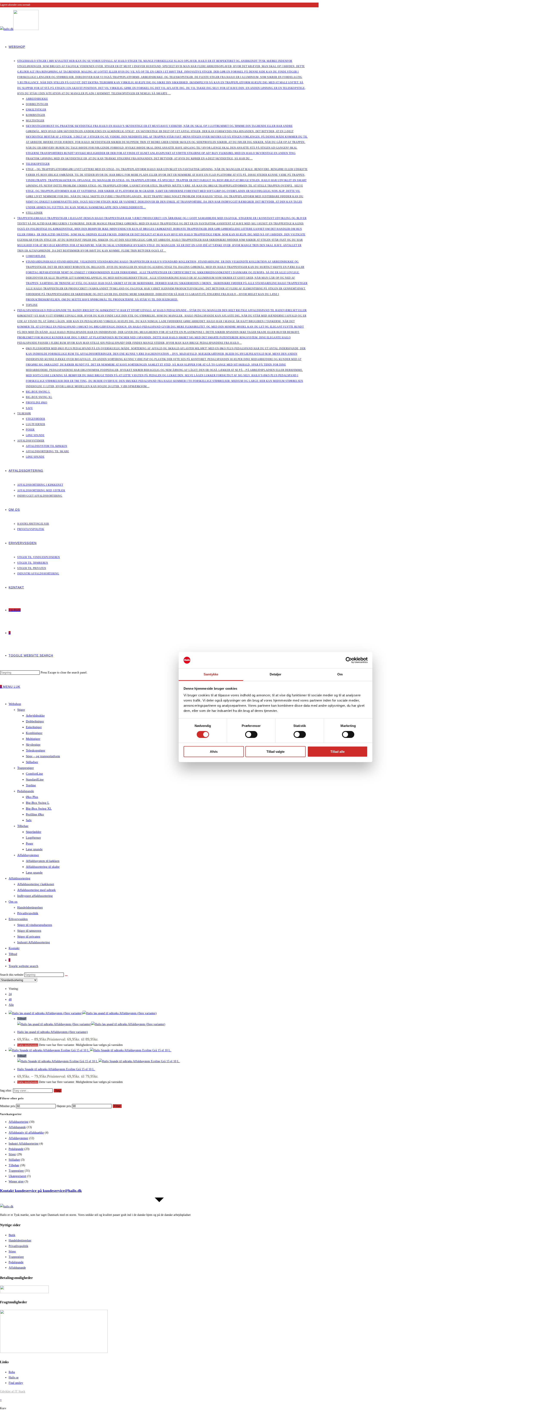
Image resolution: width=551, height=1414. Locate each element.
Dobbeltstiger (35, 721)
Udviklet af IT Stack (12, 1391)
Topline (31, 785)
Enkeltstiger (34, 727)
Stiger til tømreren (29, 930)
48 (10, 999)
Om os (13, 901)
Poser (29, 843)
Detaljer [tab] (276, 674)
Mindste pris (7, 1106)
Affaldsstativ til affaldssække (26, 1132)
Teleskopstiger (35, 750)
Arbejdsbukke (35, 715)
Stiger (21, 709)
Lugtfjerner (33, 837)
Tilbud (13, 954)
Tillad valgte (275, 751)
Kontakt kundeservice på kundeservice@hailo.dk (41, 1190)
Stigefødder (33, 832)
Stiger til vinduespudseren (34, 925)
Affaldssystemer (28, 855)
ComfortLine (34, 773)
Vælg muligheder (27, 1045)
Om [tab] (340, 674)
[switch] (251, 734)
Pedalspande (25, 791)
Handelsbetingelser (30, 907)
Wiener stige (16, 1181)
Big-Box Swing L (37, 802)
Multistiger (33, 738)
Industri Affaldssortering (33, 942)
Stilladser (32, 762)
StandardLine (35, 779)
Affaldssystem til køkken (42, 861)
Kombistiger (34, 733)
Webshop (15, 704)
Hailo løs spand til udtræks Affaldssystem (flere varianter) (52, 1032)
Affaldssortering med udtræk (36, 890)
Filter (117, 1106)
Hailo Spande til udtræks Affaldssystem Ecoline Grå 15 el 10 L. (56, 1069)
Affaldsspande (17, 1127)
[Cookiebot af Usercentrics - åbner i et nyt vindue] (349, 660)
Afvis (214, 751)
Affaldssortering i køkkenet (35, 884)
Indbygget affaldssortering (35, 896)
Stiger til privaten (28, 936)
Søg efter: (6, 1090)
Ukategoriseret (17, 1176)
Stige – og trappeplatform (43, 756)
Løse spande (34, 849)
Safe (29, 820)
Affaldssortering (19, 878)
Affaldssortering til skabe (43, 866)
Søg (57, 1090)
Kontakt (14, 948)
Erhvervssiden (18, 919)
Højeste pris (64, 1106)
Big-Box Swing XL (39, 808)
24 (10, 994)
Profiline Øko (35, 814)
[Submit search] (66, 975)
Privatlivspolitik (27, 913)
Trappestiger (25, 768)
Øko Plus (32, 797)
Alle (11, 1004)
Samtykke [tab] (211, 674)
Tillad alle (337, 751)
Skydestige (33, 744)
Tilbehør (22, 826)
